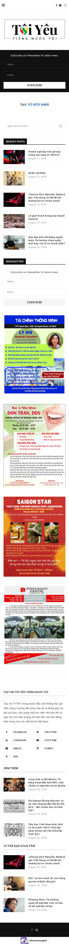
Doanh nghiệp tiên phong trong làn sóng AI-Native (44, 153)
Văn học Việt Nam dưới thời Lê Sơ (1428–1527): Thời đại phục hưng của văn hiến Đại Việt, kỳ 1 (45, 829)
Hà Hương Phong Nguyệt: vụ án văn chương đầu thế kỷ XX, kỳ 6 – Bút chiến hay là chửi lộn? (46, 805)
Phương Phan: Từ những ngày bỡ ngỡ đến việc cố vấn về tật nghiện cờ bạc (45, 902)
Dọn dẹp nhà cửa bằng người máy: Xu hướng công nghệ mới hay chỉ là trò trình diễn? (46, 240)
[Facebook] (56, 5)
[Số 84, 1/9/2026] (14, 178)
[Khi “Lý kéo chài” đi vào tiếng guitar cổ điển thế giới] (14, 884)
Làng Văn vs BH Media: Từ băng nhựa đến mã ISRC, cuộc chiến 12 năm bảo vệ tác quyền (46, 782)
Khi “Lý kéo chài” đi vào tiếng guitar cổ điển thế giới (46, 880)
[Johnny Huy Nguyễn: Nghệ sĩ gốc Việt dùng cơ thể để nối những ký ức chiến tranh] (14, 200)
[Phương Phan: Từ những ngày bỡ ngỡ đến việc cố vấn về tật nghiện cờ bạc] (14, 905)
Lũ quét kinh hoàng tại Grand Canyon (46, 217)
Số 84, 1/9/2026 (36, 172)
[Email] (60, 5)
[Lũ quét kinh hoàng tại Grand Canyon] (14, 221)
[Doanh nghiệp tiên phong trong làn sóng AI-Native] (14, 157)
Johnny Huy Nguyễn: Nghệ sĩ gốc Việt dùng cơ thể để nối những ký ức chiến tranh (46, 197)
